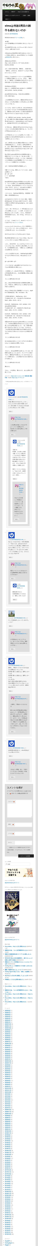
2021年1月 (8, 1108)
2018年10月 (8, 1154)
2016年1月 (8, 1213)
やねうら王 (14, 376)
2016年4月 (8, 1207)
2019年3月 (8, 1145)
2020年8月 (8, 1115)
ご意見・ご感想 (26, 15)
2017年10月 (8, 1174)
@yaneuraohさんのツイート (12, 939)
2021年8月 (8, 1096)
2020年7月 (8, 1117)
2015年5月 (8, 1224)
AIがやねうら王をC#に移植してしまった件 (16, 975)
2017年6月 (8, 1181)
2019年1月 (8, 1148)
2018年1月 (8, 1168)
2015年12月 (8, 1215)
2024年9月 (8, 1045)
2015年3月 (8, 1228)
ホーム (7, 11)
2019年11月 (8, 1133)
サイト (10, 842)
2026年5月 (8, 1016)
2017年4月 (8, 1185)
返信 (10, 411)
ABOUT (13, 11)
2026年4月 (8, 1018)
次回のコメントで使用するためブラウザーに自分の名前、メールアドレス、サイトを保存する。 (18, 850)
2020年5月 (8, 1121)
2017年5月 (8, 1183)
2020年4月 (8, 1123)
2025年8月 (8, 1032)
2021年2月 (8, 1106)
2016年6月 (8, 1203)
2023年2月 (8, 1073)
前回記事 (8, 57)
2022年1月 (8, 1086)
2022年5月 (8, 1080)
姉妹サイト (8, 19)
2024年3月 (8, 1055)
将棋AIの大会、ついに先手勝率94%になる (16, 950)
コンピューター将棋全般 (23, 376)
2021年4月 (8, 1102)
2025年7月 (8, 1034)
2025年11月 (8, 1026)
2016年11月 (8, 1193)
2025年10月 (8, 1028)
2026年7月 (8, 1012)
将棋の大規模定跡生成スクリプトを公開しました (18, 954)
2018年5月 (8, 1164)
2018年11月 (8, 1152)
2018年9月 (8, 1156)
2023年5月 (8, 1071)
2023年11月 (8, 1063)
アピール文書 (18, 37)
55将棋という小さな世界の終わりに (14, 979)
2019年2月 (8, 1146)
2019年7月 (8, 1137)
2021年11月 (8, 1090)
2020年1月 (8, 1129)
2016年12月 (8, 1191)
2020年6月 (8, 1119)
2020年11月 (8, 1111)
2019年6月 (8, 1139)
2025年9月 (8, 1030)
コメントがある (18, 222)
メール (11, 833)
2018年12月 (8, 1150)
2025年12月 (8, 1024)
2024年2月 (8, 1057)
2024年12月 (8, 1043)
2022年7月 (8, 1076)
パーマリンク (21, 377)
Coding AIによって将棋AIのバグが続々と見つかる (18, 966)
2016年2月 (8, 1211)
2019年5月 (8, 1141)
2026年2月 (8, 1020)
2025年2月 (8, 1039)
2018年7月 (8, 1160)
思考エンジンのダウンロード (12, 15)
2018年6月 (8, 1162)
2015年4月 (8, 1226)
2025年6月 (8, 1036)
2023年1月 (8, 1074)
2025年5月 (8, 1038)
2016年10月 (8, 1195)
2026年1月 (8, 1022)
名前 (11, 824)
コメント (11, 801)
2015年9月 (8, 1220)
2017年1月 (8, 1189)
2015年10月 (8, 1218)
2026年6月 (8, 1014)
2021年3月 (8, 1104)
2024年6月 (8, 1049)
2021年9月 (8, 1094)
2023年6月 (8, 1069)
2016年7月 (8, 1201)
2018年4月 (8, 1166)
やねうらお (14, 377)
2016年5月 (8, 1205)
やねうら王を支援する (23, 11)
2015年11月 (8, 1216)
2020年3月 (8, 1125)
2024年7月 (8, 1047)
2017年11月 (8, 1172)
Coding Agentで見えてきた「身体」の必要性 (17, 971)
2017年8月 (8, 1178)
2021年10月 (8, 1092)
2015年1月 (8, 1232)
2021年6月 (8, 1098)
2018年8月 (8, 1158)
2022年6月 (8, 1078)
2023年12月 (8, 1061)
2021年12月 (8, 1088)
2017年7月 (8, 1180)
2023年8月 (8, 1065)
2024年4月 (8, 1053)
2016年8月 (8, 1199)
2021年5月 (8, 1100)
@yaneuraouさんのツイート (12, 882)
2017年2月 (8, 1187)
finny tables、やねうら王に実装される (15, 946)
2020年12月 (8, 1109)
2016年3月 (8, 1209)
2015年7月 (8, 1222)
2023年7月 (8, 1067)
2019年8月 (8, 1135)
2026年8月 (8, 1010)
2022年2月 (8, 1084)
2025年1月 (8, 1041)
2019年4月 (8, 1143)
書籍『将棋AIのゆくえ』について (14, 969)
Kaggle (7, 1245)
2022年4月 (8, 1082)
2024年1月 (8, 1059)
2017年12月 (8, 1170)
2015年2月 (8, 1230)
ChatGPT (7, 1241)
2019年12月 (8, 1131)
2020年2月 (8, 1127)
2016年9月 (8, 1197)
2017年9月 (8, 1176)
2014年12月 (8, 1234)
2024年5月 (8, 1051)
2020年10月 (8, 1113)
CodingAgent (8, 1243)
